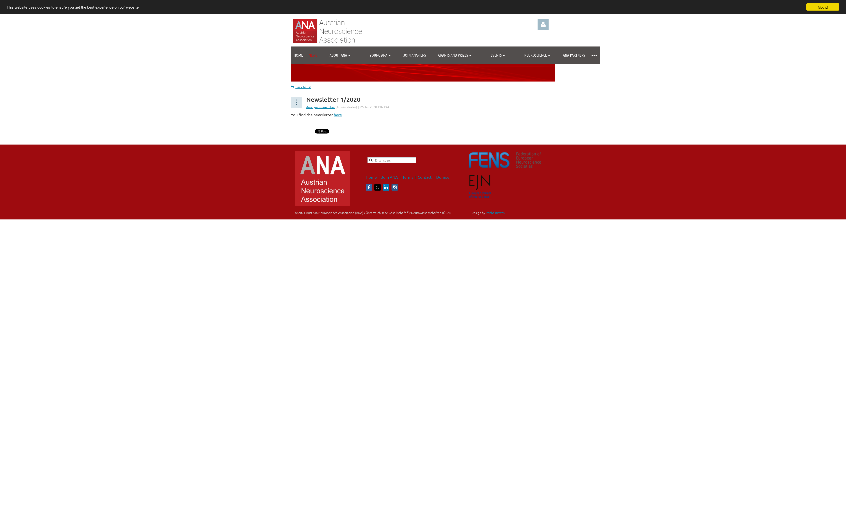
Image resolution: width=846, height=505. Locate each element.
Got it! (823, 7)
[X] (377, 187)
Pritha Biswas (495, 213)
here (338, 114)
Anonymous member (320, 107)
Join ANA (389, 177)
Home (371, 177)
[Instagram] (394, 187)
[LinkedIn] (386, 187)
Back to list (303, 87)
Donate (442, 177)
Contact (425, 177)
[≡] (594, 55)
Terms (407, 177)
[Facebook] (369, 187)
